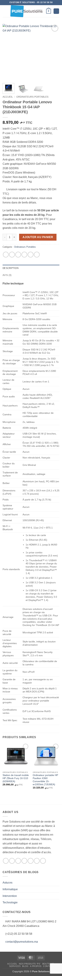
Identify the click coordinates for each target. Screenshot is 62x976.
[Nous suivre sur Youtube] (43, 861)
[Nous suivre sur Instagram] (12, 861)
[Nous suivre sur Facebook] (6, 861)
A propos (35, 966)
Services (14, 966)
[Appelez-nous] (30, 861)
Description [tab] (10, 268)
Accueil (8, 97)
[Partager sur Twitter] (18, 254)
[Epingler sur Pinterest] (30, 254)
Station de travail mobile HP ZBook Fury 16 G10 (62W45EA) (16, 778)
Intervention (10, 895)
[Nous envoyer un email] (24, 861)
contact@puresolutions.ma (21, 941)
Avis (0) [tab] (7, 275)
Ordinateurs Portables (32, 97)
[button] (5, 11)
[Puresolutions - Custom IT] (26, 11)
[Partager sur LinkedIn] (37, 254)
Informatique (10, 889)
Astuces (7, 882)
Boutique (48, 964)
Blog (25, 966)
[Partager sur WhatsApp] (6, 254)
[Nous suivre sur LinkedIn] (37, 861)
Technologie (10, 902)
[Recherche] (56, 11)
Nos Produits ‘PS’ (30, 964)
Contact (48, 966)
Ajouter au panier (38, 237)
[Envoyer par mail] (24, 254)
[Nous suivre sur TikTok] (18, 861)
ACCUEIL (12, 964)
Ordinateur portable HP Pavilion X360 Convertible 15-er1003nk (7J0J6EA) (45, 780)
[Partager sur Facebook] (12, 254)
